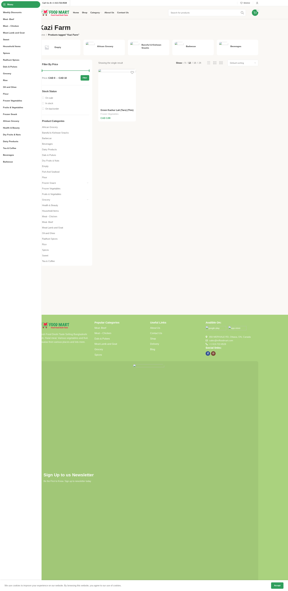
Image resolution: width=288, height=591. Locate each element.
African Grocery (50, 127)
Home (42, 34)
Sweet (45, 255)
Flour (44, 177)
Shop (153, 338)
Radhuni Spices (50, 238)
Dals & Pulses (49, 155)
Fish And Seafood (50, 171)
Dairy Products (49, 149)
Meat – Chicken (102, 333)
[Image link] (54, 324)
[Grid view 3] (215, 63)
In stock (49, 103)
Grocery (46, 199)
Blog (152, 349)
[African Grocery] (104, 46)
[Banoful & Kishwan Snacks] (148, 46)
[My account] (257, 3)
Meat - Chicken (49, 216)
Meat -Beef (47, 222)
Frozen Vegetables (51, 188)
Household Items (50, 211)
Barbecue (47, 138)
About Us (155, 328)
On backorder (52, 108)
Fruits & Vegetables (51, 194)
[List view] (209, 63)
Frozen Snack (49, 183)
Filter (85, 78)
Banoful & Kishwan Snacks (55, 132)
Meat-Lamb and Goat (52, 227)
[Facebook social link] (208, 353)
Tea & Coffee (48, 261)
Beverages (47, 144)
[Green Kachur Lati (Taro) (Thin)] (117, 88)
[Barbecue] (193, 46)
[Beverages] (237, 46)
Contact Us (156, 333)
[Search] (242, 12)
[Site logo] (54, 12)
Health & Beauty (50, 205)
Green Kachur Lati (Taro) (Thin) (117, 110)
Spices (45, 250)
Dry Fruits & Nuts (50, 160)
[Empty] (59, 47)
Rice (44, 244)
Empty (45, 166)
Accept (277, 585)
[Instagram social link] (213, 353)
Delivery (154, 344)
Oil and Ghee (48, 233)
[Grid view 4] (221, 63)
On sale (49, 98)
